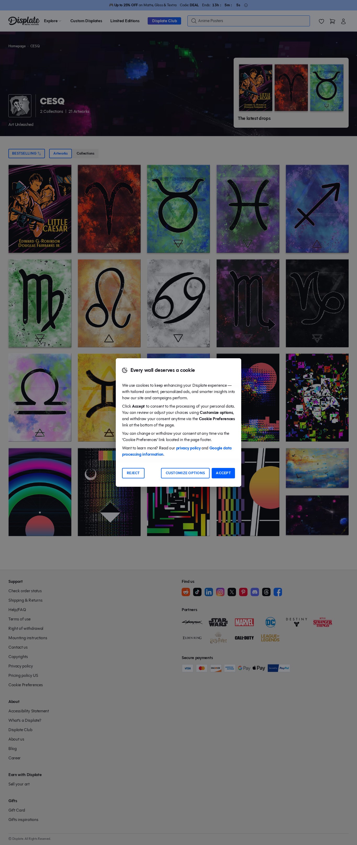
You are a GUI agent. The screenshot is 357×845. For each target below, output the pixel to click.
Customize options (185, 473)
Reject (133, 473)
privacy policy (188, 447)
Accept (223, 473)
